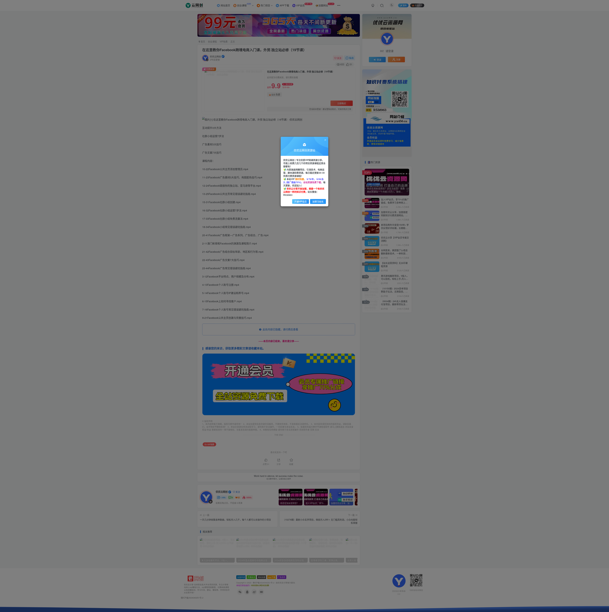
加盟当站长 (318, 201)
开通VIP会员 (300, 201)
